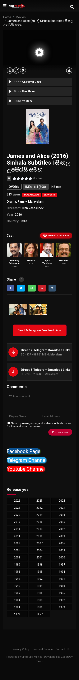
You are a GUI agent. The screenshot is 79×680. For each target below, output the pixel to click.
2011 (17, 536)
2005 (17, 550)
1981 (17, 607)
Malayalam (31, 194)
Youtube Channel (26, 469)
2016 (18, 214)
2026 (17, 500)
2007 (39, 543)
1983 (39, 600)
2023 (17, 507)
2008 (17, 543)
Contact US (62, 649)
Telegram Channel (26, 460)
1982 (62, 600)
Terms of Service (42, 649)
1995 (39, 571)
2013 (39, 529)
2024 (62, 500)
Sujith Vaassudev (32, 208)
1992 (39, 578)
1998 (39, 564)
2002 (17, 557)
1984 (17, 600)
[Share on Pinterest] (42, 288)
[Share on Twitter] (21, 288)
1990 (17, 585)
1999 (17, 564)
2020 (17, 514)
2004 (39, 550)
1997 (62, 564)
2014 (17, 529)
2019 (39, 514)
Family (22, 201)
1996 (17, 571)
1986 (39, 593)
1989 (39, 585)
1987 (17, 593)
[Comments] (23, 70)
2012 (62, 529)
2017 (17, 521)
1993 (17, 578)
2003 (62, 550)
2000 (62, 557)
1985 (62, 593)
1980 (39, 607)
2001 (39, 557)
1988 (62, 585)
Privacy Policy (21, 649)
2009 (62, 536)
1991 (62, 578)
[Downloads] (10, 70)
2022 (39, 507)
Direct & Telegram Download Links (40, 330)
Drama (11, 201)
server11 (49, 194)
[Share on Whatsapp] (32, 288)
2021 (62, 507)
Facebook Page (23, 451)
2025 (39, 500)
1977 (39, 614)
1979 (62, 607)
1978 (17, 614)
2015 (62, 521)
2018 (62, 514)
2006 (62, 543)
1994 (62, 571)
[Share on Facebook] (10, 288)
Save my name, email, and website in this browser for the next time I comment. (39, 425)
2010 (39, 536)
